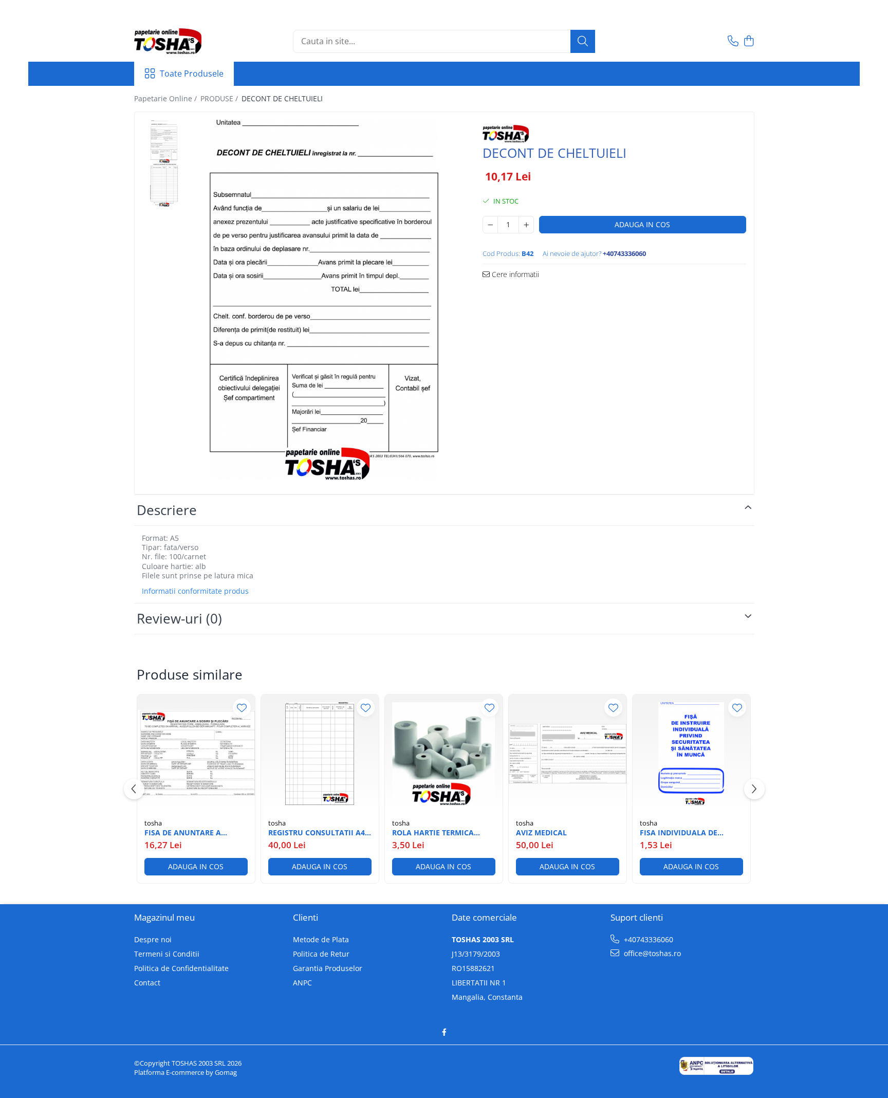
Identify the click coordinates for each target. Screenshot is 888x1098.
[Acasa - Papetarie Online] (185, 41)
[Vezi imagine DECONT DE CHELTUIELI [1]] (164, 185)
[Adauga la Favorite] (242, 708)
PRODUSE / (220, 98)
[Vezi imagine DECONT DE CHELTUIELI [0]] (164, 141)
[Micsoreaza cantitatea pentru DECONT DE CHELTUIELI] (490, 224)
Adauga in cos (642, 224)
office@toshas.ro (651, 953)
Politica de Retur (321, 954)
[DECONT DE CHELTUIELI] (324, 300)
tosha (153, 823)
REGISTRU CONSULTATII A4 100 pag (316, 832)
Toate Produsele (192, 73)
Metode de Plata (321, 939)
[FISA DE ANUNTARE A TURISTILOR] (196, 753)
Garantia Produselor (327, 968)
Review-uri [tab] (179, 618)
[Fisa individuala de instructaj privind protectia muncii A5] (691, 753)
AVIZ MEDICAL (541, 832)
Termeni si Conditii (166, 954)
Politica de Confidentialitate (181, 968)
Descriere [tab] (167, 510)
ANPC (302, 982)
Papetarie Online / (166, 98)
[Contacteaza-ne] (733, 41)
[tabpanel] (324, 300)
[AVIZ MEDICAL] (567, 753)
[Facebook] (444, 1032)
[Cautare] (582, 41)
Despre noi (153, 939)
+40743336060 (647, 939)
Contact (147, 982)
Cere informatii (514, 274)
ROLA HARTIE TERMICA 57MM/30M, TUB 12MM (433, 832)
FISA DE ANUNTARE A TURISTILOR (182, 832)
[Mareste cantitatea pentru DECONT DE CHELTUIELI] (526, 224)
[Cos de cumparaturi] (749, 41)
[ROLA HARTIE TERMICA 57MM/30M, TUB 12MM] (444, 753)
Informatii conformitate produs (195, 591)
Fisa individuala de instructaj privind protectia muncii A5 (680, 832)
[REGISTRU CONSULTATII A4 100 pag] (320, 753)
